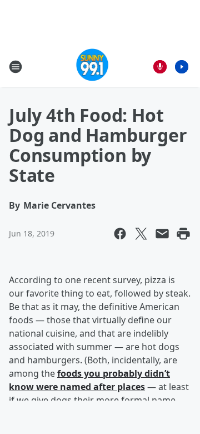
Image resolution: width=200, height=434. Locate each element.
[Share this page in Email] (162, 233)
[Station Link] (92, 66)
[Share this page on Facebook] (120, 233)
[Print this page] (183, 233)
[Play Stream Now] (181, 66)
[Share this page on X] (141, 233)
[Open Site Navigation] (15, 66)
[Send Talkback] (160, 66)
